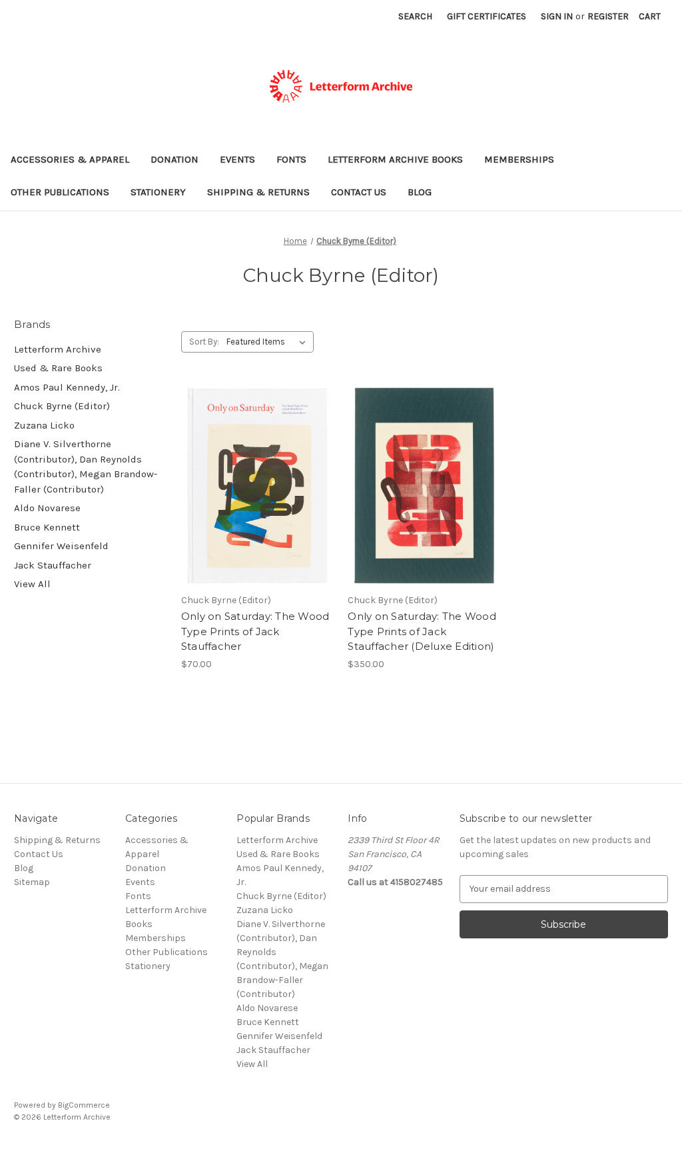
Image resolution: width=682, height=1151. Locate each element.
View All (32, 584)
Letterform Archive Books (395, 159)
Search (415, 16)
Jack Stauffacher (52, 565)
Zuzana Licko (44, 425)
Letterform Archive (57, 349)
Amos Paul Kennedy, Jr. (67, 387)
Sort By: (204, 342)
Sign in (557, 16)
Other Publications (60, 192)
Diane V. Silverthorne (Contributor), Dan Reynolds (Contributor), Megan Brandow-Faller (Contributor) (85, 466)
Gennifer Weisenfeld (61, 546)
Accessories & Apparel (70, 159)
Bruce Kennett (47, 527)
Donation (174, 159)
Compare (253, 498)
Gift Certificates (486, 16)
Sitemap (32, 882)
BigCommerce (84, 1105)
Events (237, 159)
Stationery (158, 192)
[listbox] (268, 342)
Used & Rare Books (58, 368)
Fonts (291, 159)
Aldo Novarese (47, 508)
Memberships (519, 159)
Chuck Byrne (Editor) (62, 406)
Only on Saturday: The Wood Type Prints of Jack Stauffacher (255, 631)
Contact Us (358, 192)
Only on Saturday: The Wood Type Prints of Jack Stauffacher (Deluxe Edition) (422, 631)
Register (608, 16)
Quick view (255, 474)
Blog (420, 192)
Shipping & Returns (258, 192)
